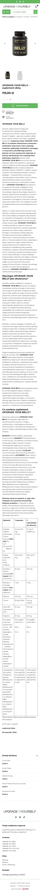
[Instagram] (20, 2)
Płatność (5, 860)
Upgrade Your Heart (9, 846)
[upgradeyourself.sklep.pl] (17, 6)
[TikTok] (23, 2)
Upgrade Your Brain (9, 844)
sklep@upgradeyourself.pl (13, 875)
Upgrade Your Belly (9, 841)
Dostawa (5, 862)
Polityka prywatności (24, 886)
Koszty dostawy (10, 118)
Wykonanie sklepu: (16, 889)
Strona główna (19, 16)
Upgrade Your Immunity (10, 848)
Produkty (26, 16)
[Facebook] (17, 2)
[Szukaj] (35, 12)
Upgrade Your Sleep (9, 851)
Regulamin (13, 886)
